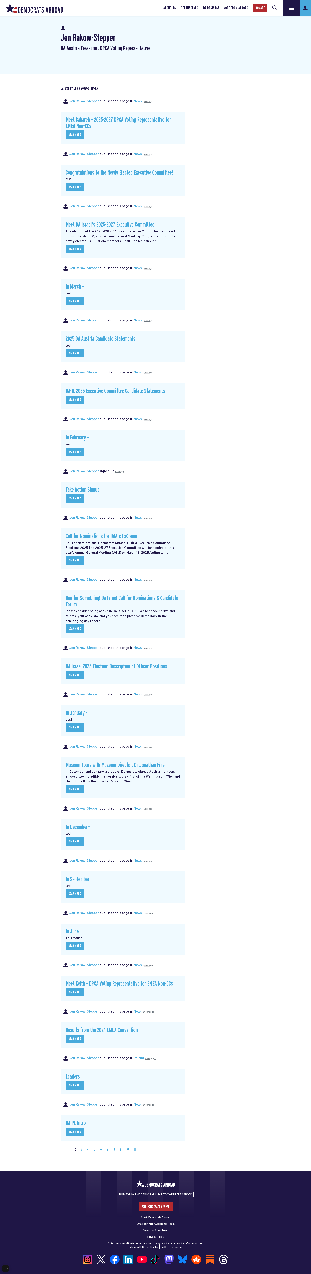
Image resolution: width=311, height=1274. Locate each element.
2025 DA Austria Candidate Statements (100, 339)
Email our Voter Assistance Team (155, 1224)
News (138, 101)
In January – (77, 713)
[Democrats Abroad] (34, 8)
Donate (260, 8)
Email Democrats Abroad (155, 1217)
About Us (169, 8)
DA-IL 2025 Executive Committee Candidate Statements (115, 391)
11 (135, 1149)
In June (72, 931)
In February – (77, 437)
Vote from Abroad (236, 8)
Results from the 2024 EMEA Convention (102, 1030)
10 (127, 1149)
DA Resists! (211, 8)
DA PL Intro (76, 1123)
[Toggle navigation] (291, 8)
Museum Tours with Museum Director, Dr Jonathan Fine (115, 765)
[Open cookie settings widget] (5, 1268)
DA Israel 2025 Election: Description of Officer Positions (116, 666)
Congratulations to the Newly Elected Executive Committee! (119, 173)
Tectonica (176, 1247)
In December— (78, 827)
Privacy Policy (155, 1237)
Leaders (73, 1077)
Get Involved (189, 8)
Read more (75, 134)
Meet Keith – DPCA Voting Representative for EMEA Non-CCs (119, 984)
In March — (75, 287)
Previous (63, 1149)
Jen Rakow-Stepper (84, 101)
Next (141, 1149)
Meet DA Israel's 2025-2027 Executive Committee (110, 225)
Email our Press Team (155, 1230)
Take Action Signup (82, 490)
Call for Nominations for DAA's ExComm (101, 536)
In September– (78, 879)
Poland (139, 1058)
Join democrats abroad (156, 1206)
